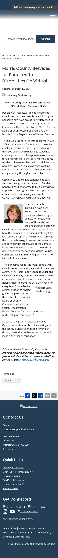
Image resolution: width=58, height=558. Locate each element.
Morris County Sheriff (13, 484)
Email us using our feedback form (19, 429)
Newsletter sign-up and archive (18, 518)
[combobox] (35, 7)
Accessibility (8, 532)
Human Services (11, 380)
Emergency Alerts (11, 476)
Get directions (9, 449)
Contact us (8, 425)
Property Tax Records (13, 467)
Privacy (22, 528)
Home (5, 55)
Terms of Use (9, 528)
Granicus (51, 543)
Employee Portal (22, 536)
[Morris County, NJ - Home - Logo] (29, 19)
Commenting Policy (26, 532)
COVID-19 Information (14, 480)
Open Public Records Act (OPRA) (18, 471)
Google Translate (36, 528)
